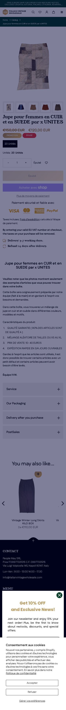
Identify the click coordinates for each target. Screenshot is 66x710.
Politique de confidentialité (21, 673)
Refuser (32, 692)
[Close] (59, 595)
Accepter (32, 683)
